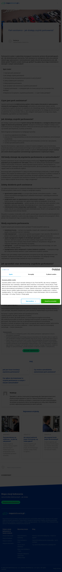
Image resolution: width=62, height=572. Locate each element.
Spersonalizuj (30, 301)
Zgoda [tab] (11, 274)
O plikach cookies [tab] (51, 274)
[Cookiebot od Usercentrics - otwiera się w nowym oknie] (53, 269)
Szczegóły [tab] (31, 274)
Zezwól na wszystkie (50, 301)
